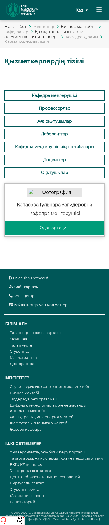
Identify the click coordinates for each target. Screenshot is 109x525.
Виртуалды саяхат (27, 483)
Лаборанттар (54, 133)
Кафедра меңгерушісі (54, 95)
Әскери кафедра (26, 429)
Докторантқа (22, 363)
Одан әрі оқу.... (54, 227)
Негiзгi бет (15, 26)
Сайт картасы (26, 287)
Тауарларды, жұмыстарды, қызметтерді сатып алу (56, 458)
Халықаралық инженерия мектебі (42, 416)
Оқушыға (18, 339)
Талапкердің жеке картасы (35, 332)
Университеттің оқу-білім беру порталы (47, 452)
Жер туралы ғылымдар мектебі (39, 423)
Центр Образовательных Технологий (45, 476)
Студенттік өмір (24, 489)
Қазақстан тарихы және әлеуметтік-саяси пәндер (43, 34)
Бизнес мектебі (78, 26)
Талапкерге (21, 345)
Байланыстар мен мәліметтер (40, 305)
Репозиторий (22, 501)
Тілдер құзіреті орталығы (33, 399)
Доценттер (54, 159)
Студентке (19, 351)
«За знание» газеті (27, 495)
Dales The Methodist (30, 278)
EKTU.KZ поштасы (26, 464)
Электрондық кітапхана (32, 470)
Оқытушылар (54, 172)
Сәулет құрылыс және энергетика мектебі (49, 386)
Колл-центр (23, 296)
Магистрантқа (23, 357)
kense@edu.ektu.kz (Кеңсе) (83, 519)
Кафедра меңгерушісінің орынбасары (54, 146)
